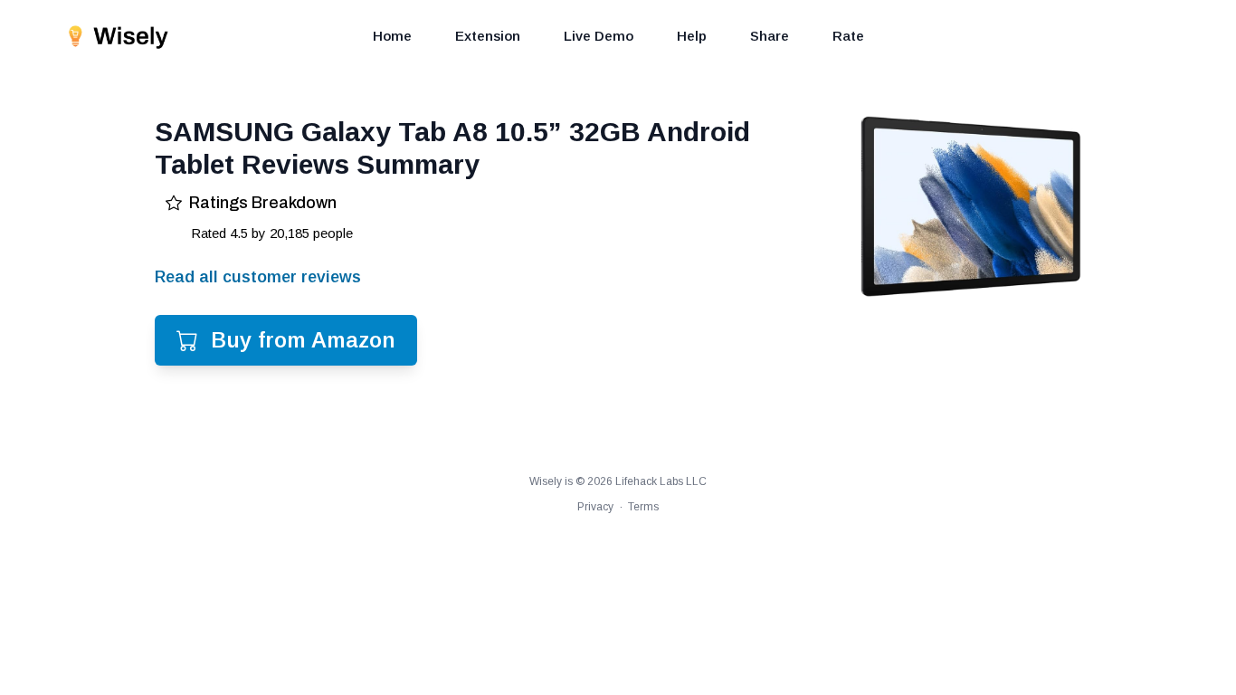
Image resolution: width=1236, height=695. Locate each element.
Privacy (595, 506)
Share (769, 35)
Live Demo (598, 35)
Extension (487, 35)
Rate (848, 35)
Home (392, 35)
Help (692, 35)
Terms (643, 506)
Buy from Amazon (303, 340)
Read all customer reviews (258, 277)
